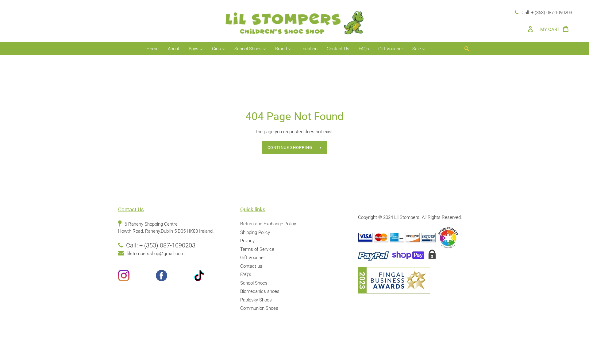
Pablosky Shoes (256, 300)
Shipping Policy (255, 232)
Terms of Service (257, 249)
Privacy (247, 240)
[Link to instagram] (137, 277)
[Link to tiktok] (212, 277)
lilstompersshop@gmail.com (155, 253)
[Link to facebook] (175, 277)
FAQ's (245, 274)
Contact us (251, 266)
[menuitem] (152, 49)
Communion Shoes (259, 308)
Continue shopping (290, 147)
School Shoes (254, 283)
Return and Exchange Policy (268, 224)
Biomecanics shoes (259, 291)
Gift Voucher (252, 257)
